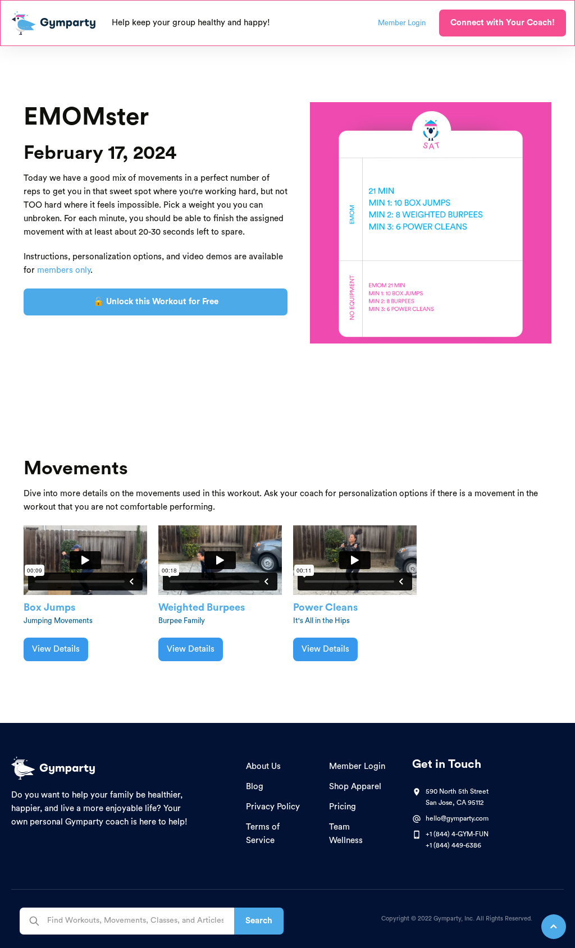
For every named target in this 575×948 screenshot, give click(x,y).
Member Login (357, 766)
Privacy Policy (273, 807)
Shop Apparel (355, 786)
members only (63, 270)
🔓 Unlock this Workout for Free (155, 301)
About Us (263, 766)
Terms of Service (263, 834)
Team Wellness (346, 834)
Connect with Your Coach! (502, 23)
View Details (56, 649)
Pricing (342, 807)
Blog (254, 786)
